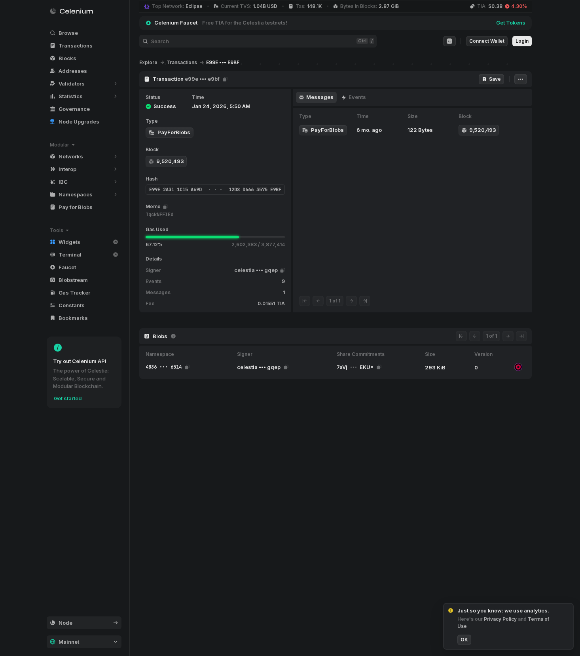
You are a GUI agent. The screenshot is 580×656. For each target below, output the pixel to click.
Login (522, 41)
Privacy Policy (501, 619)
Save (495, 79)
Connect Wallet (486, 41)
